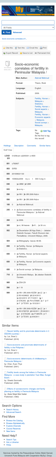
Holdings (7, 145)
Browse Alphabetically (15, 423)
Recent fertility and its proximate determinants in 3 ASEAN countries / (26, 332)
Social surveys (41, 122)
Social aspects (41, 109)
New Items (10, 431)
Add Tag (47, 130)
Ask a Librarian (12, 442)
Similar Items (45, 145)
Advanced (17, 32)
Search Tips (11, 439)
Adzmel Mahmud (42, 77)
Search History (12, 409)
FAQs (8, 444)
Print (45, 47)
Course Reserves (13, 428)
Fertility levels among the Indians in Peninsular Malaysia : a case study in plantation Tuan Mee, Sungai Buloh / (27, 375)
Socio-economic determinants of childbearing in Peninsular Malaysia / (25, 360)
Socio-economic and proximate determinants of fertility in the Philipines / (25, 346)
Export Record (12, 53)
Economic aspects (42, 117)
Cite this (9, 47)
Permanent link (43, 53)
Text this (21, 47)
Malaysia (38, 101)
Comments (31, 145)
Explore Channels (13, 425)
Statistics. (39, 103)
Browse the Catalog (14, 420)
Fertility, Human (41, 98)
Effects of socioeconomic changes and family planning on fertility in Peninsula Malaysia (24, 390)
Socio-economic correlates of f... (14, 38)
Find (7, 32)
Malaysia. (39, 111)
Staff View (8, 149)
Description (19, 145)
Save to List (28, 53)
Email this (34, 47)
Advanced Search (13, 412)
